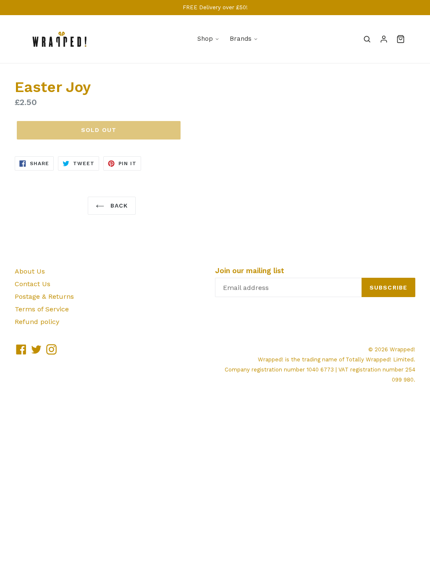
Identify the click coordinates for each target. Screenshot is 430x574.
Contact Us (32, 284)
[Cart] (400, 39)
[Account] (383, 39)
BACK (118, 205)
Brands (241, 38)
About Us (30, 271)
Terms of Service (42, 309)
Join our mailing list (249, 270)
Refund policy (37, 322)
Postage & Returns (44, 296)
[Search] (367, 39)
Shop (205, 38)
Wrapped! (402, 349)
